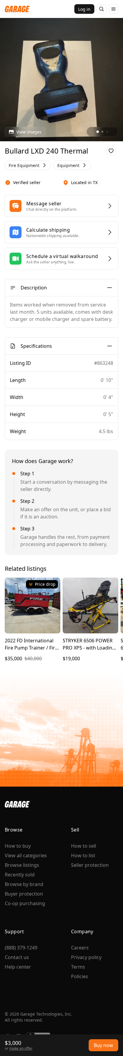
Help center (18, 967)
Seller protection (90, 865)
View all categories (26, 855)
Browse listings (22, 865)
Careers (80, 947)
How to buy (18, 846)
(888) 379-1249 (21, 947)
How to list (83, 855)
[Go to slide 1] (97, 132)
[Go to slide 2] (102, 132)
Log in (84, 9)
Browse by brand (24, 884)
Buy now (103, 1045)
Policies (79, 976)
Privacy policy (86, 957)
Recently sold (20, 874)
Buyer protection (24, 893)
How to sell (83, 846)
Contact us (17, 957)
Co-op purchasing (25, 903)
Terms (78, 967)
